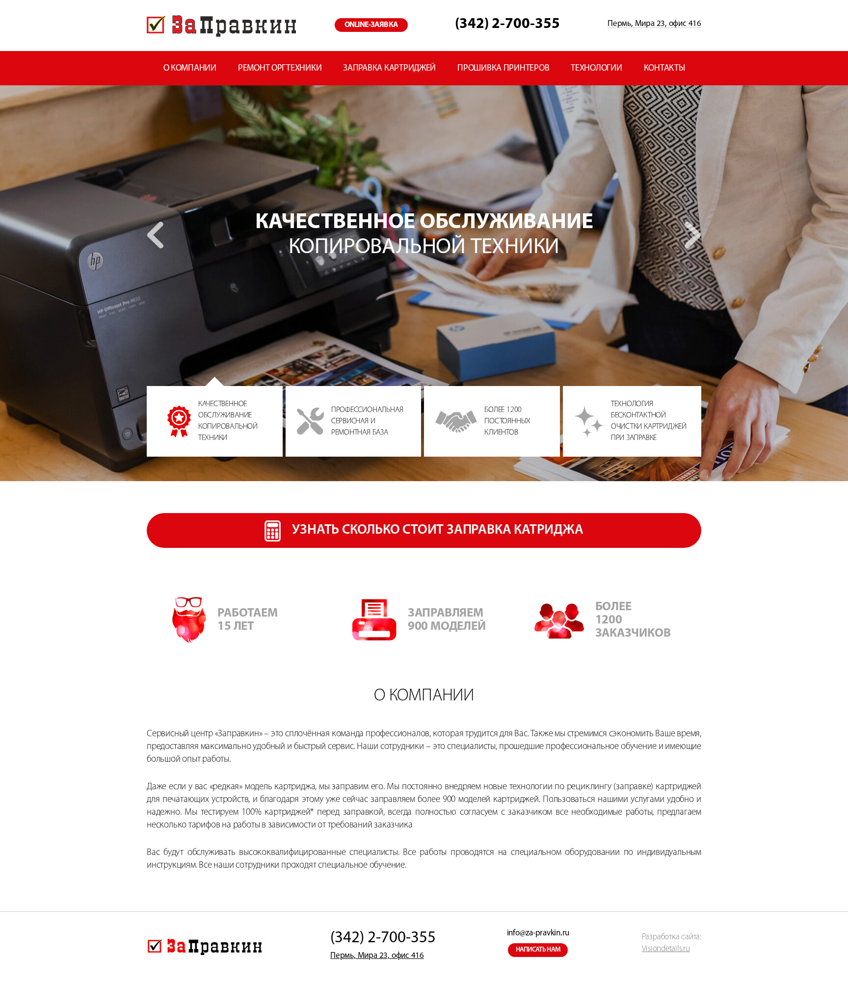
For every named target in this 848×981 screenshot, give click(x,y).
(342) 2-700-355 (507, 24)
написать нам (538, 950)
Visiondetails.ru (666, 949)
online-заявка (371, 25)
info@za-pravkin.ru (538, 933)
